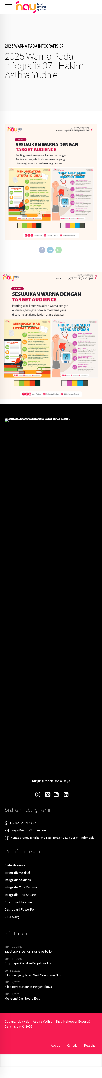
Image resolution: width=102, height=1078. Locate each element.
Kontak (72, 1045)
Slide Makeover (16, 865)
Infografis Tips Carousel (21, 887)
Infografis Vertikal (17, 872)
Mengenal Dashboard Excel (23, 998)
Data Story (12, 917)
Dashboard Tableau (18, 902)
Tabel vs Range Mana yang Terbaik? (28, 951)
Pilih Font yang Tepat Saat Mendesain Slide (33, 975)
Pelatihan (90, 1045)
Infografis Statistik (18, 880)
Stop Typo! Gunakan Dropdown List (28, 963)
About (55, 1045)
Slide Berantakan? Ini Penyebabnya (28, 987)
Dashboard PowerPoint (21, 909)
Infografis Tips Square (20, 894)
